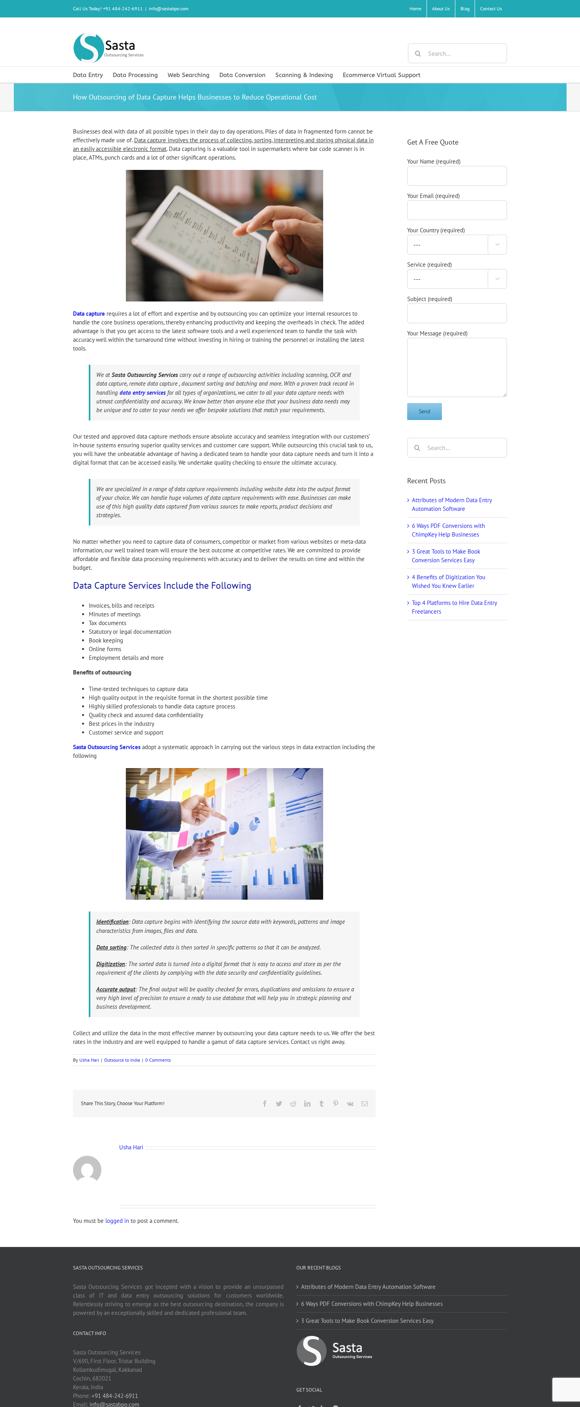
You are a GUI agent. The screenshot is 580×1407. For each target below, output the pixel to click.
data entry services (143, 392)
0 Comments (158, 1060)
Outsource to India (122, 1060)
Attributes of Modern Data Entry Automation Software (368, 1286)
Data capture (89, 313)
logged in (117, 1220)
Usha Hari (89, 1060)
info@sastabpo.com (169, 8)
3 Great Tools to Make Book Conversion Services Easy (367, 1320)
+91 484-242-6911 (115, 1395)
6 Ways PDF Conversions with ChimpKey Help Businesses (372, 1303)
